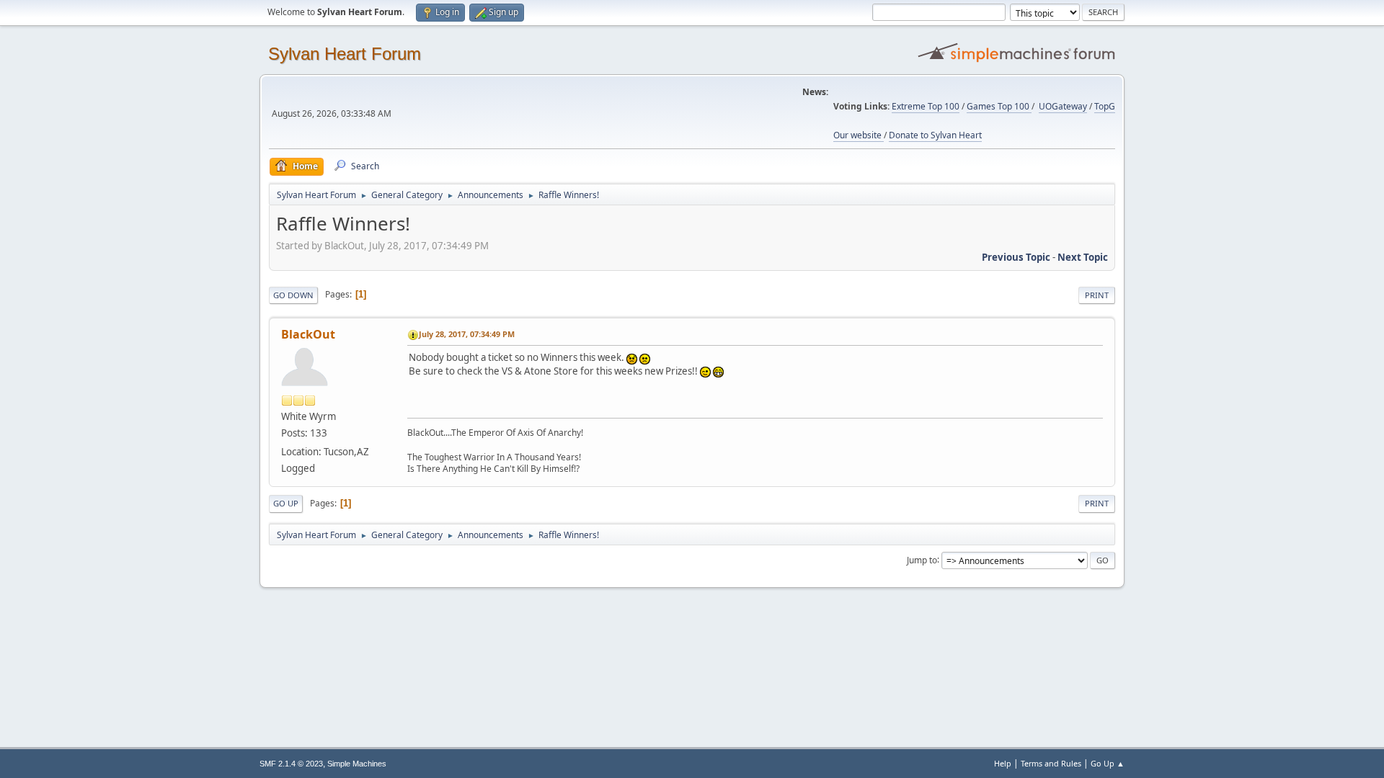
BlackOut (308, 334)
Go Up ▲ (1107, 763)
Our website (858, 135)
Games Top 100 (999, 106)
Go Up (285, 503)
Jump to (922, 559)
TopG (1104, 106)
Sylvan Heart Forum (344, 53)
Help (1002, 763)
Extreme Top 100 (925, 106)
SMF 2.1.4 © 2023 (291, 763)
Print (1097, 295)
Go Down (293, 295)
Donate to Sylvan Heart (935, 135)
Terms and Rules (1051, 763)
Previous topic (1016, 257)
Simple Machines (356, 763)
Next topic (1082, 257)
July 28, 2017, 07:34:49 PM (467, 333)
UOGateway (1063, 106)
